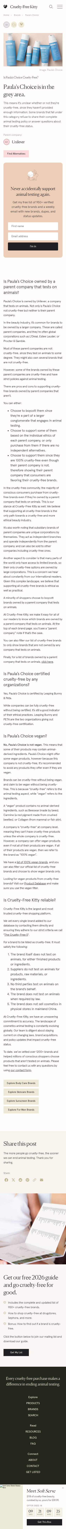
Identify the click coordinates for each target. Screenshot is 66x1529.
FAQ (33, 1443)
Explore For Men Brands (21, 1110)
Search (33, 1415)
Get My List (16, 1352)
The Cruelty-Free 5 (16, 934)
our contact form (21, 1070)
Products (33, 1403)
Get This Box (44, 1522)
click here (47, 661)
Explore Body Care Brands (21, 1083)
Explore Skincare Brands (21, 1092)
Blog (33, 1437)
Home (6, 15)
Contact (33, 1466)
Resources (33, 1431)
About (33, 1460)
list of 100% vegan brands (32, 862)
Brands (17, 15)
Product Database (35, 883)
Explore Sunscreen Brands (21, 1101)
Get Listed (33, 1472)
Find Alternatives (16, 154)
